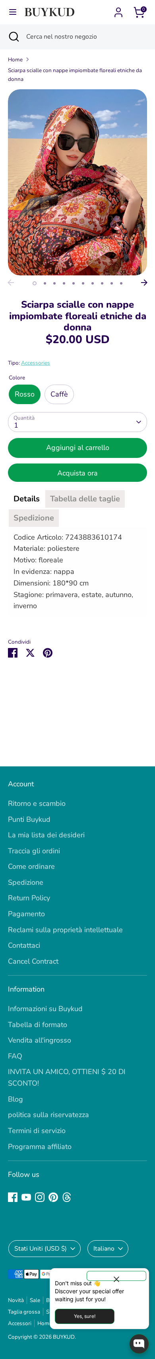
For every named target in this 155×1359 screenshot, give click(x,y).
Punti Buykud (29, 819)
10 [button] (121, 283)
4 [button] (64, 283)
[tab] (26, 499)
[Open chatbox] (139, 1343)
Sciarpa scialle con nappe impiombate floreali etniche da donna (75, 75)
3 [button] (54, 283)
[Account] (118, 10)
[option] (77, 182)
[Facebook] (12, 1197)
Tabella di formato (37, 1024)
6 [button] (83, 283)
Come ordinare (31, 866)
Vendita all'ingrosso (39, 1040)
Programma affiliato (40, 1146)
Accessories (35, 363)
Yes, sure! (84, 1316)
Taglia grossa (24, 1312)
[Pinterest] (53, 1197)
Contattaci (24, 945)
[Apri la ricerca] (13, 36)
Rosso (25, 394)
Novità (16, 1300)
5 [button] (73, 283)
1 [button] (35, 283)
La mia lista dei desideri (46, 835)
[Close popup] (116, 1275)
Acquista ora (77, 473)
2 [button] (45, 283)
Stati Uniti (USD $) (40, 1248)
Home (15, 59)
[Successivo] (144, 282)
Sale (35, 1300)
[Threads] (67, 1197)
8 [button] (102, 283)
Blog (15, 1099)
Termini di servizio (37, 1130)
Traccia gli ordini (34, 851)
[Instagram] (40, 1197)
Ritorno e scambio (37, 803)
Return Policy (29, 898)
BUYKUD (64, 1337)
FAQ (15, 1056)
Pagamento (26, 914)
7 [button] (92, 283)
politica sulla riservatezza (48, 1114)
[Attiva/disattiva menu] (13, 12)
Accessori (19, 1323)
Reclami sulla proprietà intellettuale (65, 930)
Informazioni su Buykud (45, 1008)
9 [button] (111, 283)
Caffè (59, 394)
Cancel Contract (33, 961)
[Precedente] (10, 282)
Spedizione (25, 882)
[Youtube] (26, 1197)
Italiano (103, 1248)
